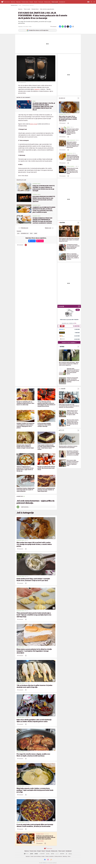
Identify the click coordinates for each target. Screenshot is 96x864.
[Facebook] (45, 859)
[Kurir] (31, 853)
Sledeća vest (48, 228)
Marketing (65, 856)
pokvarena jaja (24, 233)
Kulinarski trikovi (35, 9)
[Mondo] (26, 853)
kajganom (37, 89)
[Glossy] (70, 853)
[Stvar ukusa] (5, 2)
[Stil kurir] (66, 853)
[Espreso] (36, 853)
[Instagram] (48, 859)
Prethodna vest (24, 228)
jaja (18, 233)
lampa (35, 233)
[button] (53, 26)
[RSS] (51, 859)
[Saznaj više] (78, 223)
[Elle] (57, 853)
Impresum (28, 856)
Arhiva (69, 856)
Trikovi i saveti (27, 9)
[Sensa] (52, 853)
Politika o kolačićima (49, 856)
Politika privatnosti (58, 856)
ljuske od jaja (33, 124)
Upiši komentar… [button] (25, 507)
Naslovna (20, 9)
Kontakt (43, 856)
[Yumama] (42, 853)
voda (31, 233)
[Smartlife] (62, 853)
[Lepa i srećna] (47, 853)
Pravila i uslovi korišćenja (35, 856)
